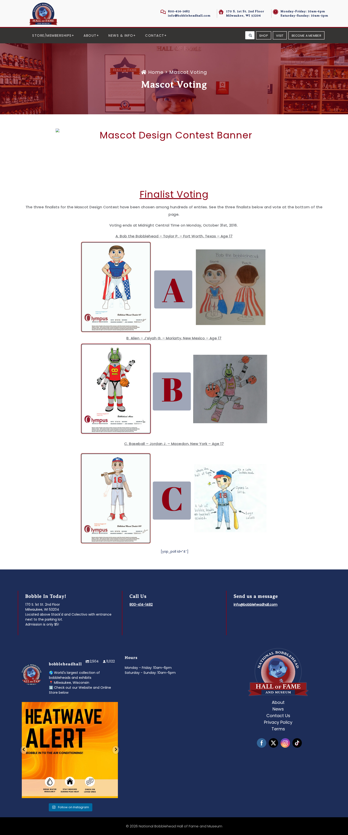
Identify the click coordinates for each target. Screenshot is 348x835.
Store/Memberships (52, 35)
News (278, 709)
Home (156, 72)
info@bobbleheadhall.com (189, 15)
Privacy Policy (278, 722)
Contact (154, 35)
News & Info (120, 35)
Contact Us (278, 716)
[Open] (70, 750)
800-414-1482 (179, 11)
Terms (278, 729)
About (90, 35)
